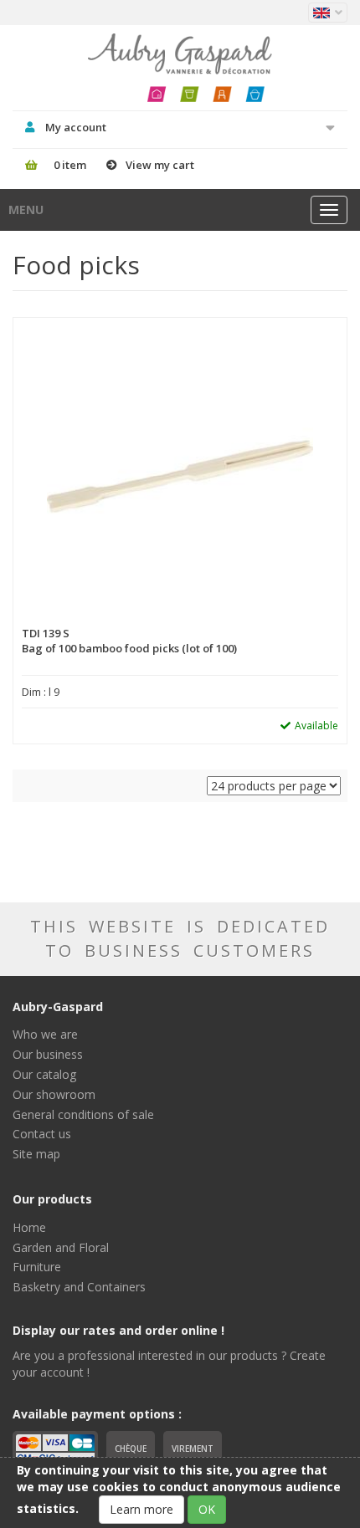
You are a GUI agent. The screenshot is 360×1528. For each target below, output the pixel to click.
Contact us (42, 1134)
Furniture (37, 1267)
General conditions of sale (83, 1114)
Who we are (45, 1034)
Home (29, 1227)
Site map (36, 1154)
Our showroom (54, 1094)
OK (206, 1509)
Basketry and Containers (79, 1287)
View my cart (160, 164)
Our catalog (44, 1074)
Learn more (141, 1509)
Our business (48, 1054)
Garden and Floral (61, 1247)
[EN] (327, 13)
